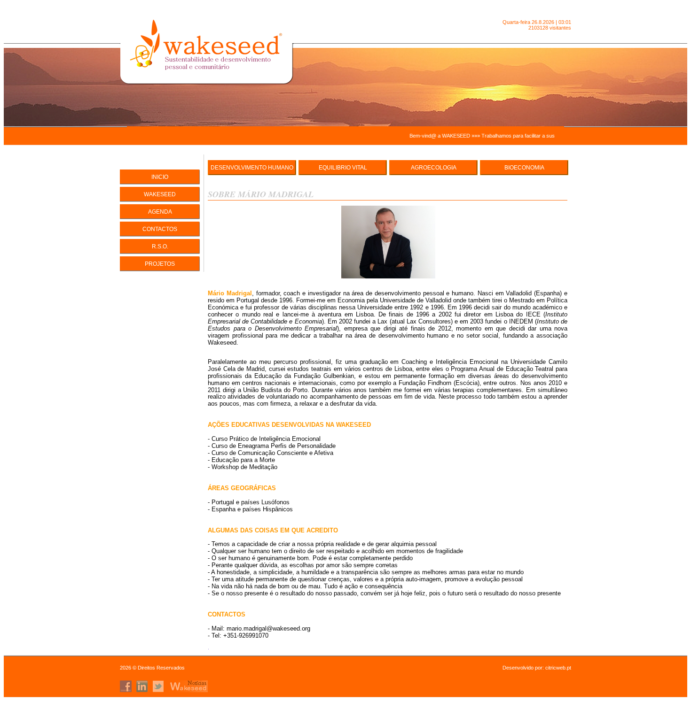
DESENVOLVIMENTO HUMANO (252, 167)
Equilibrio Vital (343, 167)
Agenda (160, 211)
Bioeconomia (524, 167)
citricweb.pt (558, 667)
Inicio (159, 177)
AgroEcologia (433, 167)
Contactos (159, 229)
